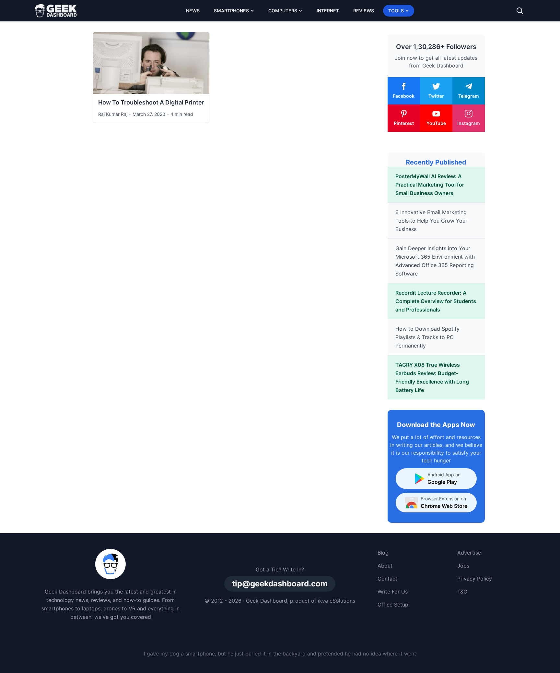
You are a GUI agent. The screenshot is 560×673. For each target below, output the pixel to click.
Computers (282, 10)
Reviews (363, 10)
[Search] (519, 10)
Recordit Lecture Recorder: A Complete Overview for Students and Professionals (435, 301)
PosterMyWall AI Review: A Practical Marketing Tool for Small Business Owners (429, 184)
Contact (387, 578)
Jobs (463, 565)
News (193, 10)
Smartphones (231, 10)
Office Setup (393, 604)
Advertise (469, 552)
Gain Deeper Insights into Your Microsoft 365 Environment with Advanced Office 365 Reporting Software (435, 261)
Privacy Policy (474, 578)
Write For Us (393, 591)
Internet (328, 10)
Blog (383, 552)
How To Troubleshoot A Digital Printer (151, 102)
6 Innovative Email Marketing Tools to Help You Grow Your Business (431, 220)
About (385, 565)
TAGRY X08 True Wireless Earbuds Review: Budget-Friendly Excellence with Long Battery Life (432, 377)
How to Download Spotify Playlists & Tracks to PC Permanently (427, 337)
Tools (396, 10)
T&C (462, 591)
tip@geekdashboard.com (280, 583)
